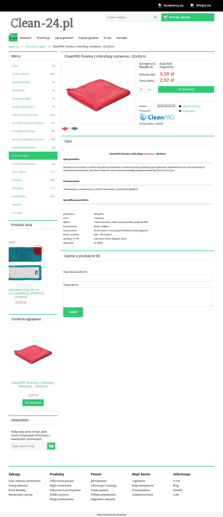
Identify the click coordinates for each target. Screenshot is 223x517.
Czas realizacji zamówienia (24, 480)
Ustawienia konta (142, 494)
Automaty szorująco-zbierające (28, 122)
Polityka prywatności (103, 494)
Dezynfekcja (18, 90)
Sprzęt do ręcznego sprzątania (27, 139)
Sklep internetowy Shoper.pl (111, 514)
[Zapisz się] (51, 446)
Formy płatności (18, 485)
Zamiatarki (17, 188)
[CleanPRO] (157, 116)
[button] (189, 106)
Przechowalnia (140, 490)
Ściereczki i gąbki (20, 155)
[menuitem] (25, 37)
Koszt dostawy (17, 490)
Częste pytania (99, 490)
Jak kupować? (99, 480)
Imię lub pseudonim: (75, 271)
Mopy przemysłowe (62, 499)
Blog (176, 485)
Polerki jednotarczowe (23, 163)
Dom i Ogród (18, 171)
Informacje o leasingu (104, 485)
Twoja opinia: (71, 284)
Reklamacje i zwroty (21, 494)
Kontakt (177, 490)
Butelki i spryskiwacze (23, 106)
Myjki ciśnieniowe (21, 82)
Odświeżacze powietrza (24, 147)
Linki (176, 494)
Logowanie (138, 480)
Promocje (17, 212)
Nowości (16, 204)
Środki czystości (20, 73)
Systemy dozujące (21, 98)
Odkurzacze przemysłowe (25, 114)
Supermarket (19, 196)
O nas (176, 480)
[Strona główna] (42, 22)
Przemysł (17, 180)
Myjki (15, 65)
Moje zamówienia (142, 485)
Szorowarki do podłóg (23, 131)
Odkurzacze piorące (62, 480)
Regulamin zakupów (103, 499)
